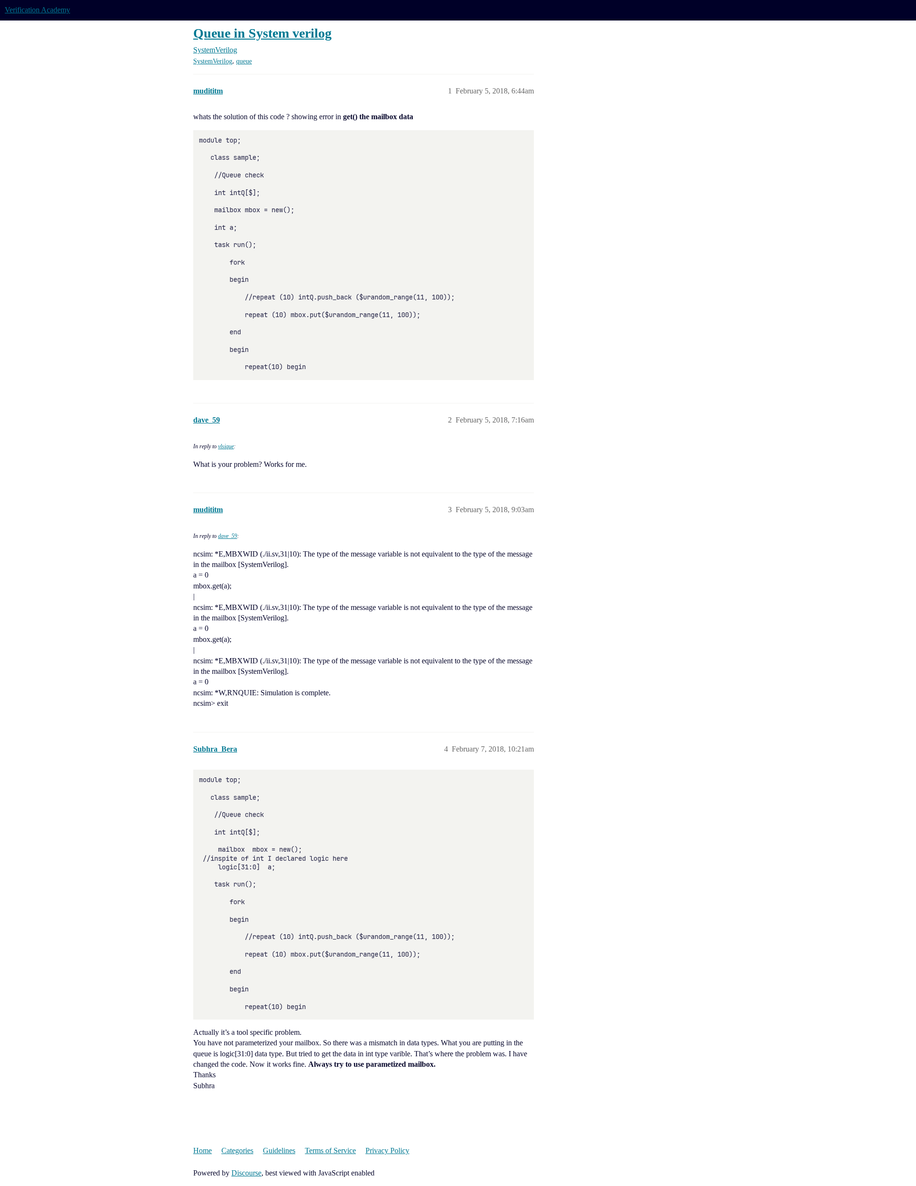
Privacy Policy (387, 1150)
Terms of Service (330, 1150)
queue (244, 61)
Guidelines (279, 1150)
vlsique (226, 446)
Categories (237, 1150)
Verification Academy (37, 10)
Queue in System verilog (262, 33)
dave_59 (227, 536)
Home (202, 1150)
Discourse (246, 1173)
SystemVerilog (212, 61)
